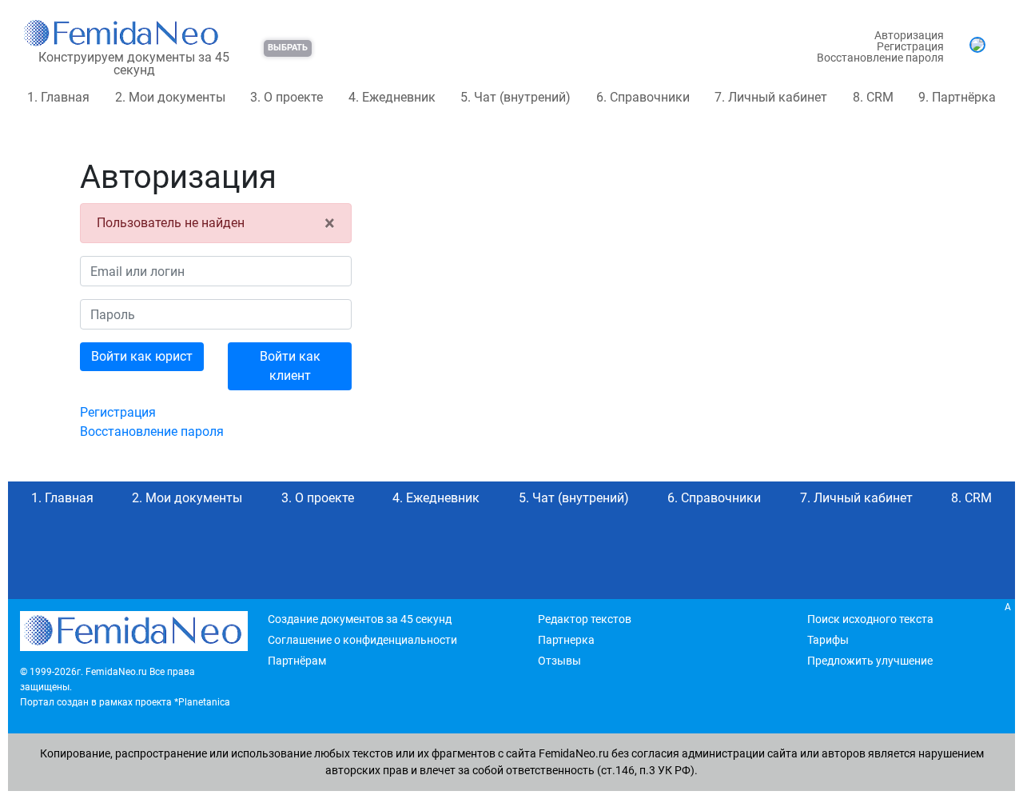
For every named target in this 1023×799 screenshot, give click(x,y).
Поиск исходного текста (870, 619)
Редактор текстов (584, 619)
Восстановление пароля (880, 57)
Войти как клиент (290, 366)
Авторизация (909, 35)
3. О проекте (286, 97)
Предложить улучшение (870, 660)
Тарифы (828, 639)
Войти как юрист (142, 356)
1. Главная (58, 97)
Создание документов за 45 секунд (360, 619)
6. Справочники (643, 97)
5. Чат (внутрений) (515, 97)
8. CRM (873, 97)
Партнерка (566, 639)
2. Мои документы (170, 97)
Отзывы (559, 660)
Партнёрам (297, 660)
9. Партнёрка (957, 97)
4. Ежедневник (392, 97)
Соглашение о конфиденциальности (362, 639)
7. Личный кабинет (771, 97)
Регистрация (910, 46)
